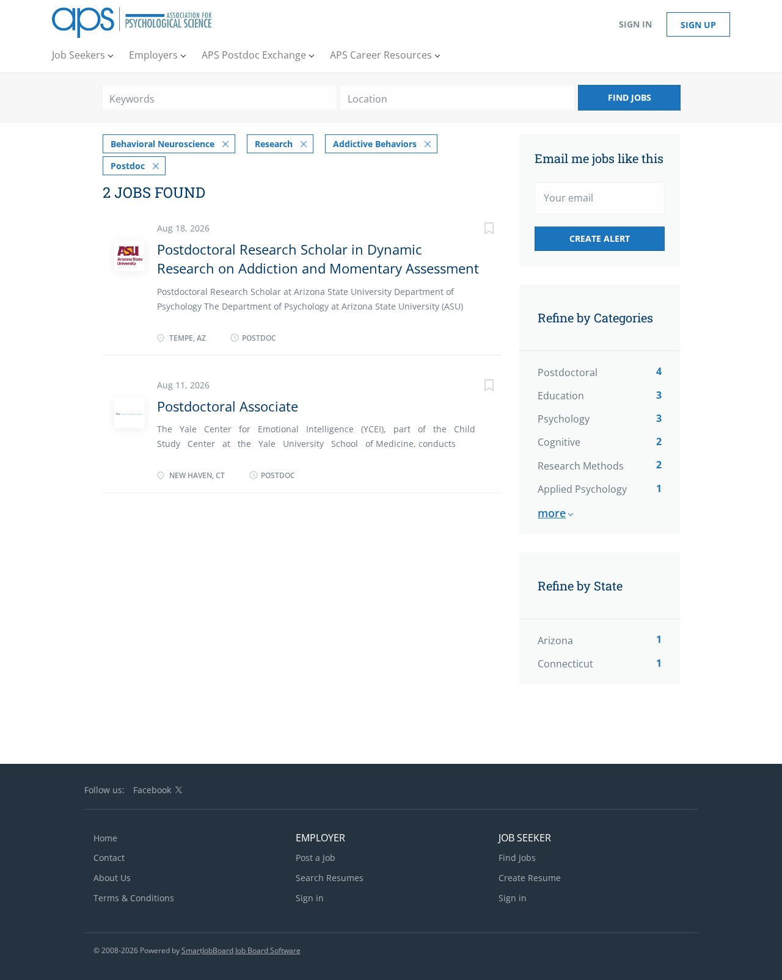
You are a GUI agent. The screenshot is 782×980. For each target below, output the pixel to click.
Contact (109, 857)
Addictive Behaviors (375, 144)
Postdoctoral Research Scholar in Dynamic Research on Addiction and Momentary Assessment (318, 258)
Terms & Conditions (133, 898)
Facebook (152, 790)
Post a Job (315, 857)
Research (274, 144)
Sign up (698, 25)
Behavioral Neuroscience (162, 144)
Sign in (635, 24)
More (552, 513)
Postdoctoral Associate (227, 406)
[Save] (476, 230)
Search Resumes (330, 878)
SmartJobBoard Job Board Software (241, 950)
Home (105, 838)
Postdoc (128, 166)
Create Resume (530, 878)
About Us (112, 878)
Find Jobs (629, 97)
